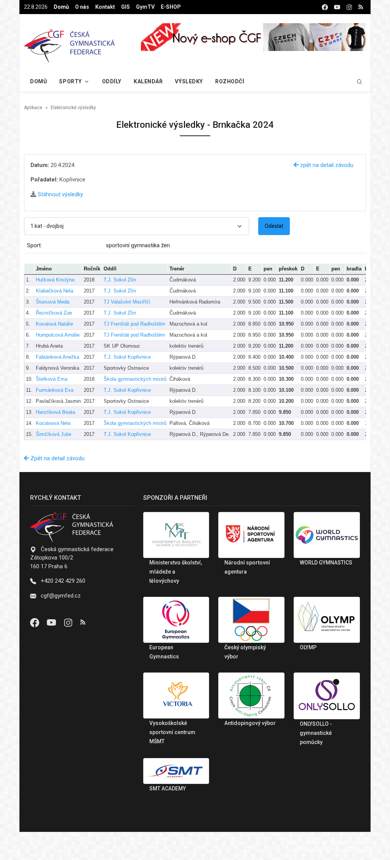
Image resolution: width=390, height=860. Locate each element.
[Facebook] (35, 622)
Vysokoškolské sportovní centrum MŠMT (172, 732)
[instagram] (349, 7)
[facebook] (325, 7)
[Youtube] (52, 622)
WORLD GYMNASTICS (326, 563)
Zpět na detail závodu (57, 458)
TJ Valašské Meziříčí (127, 302)
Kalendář (148, 81)
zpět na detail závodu (326, 165)
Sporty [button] (70, 81)
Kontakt (105, 7)
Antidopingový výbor (250, 723)
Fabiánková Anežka (57, 357)
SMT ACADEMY (167, 788)
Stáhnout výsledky (59, 194)
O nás (82, 7)
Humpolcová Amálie (58, 335)
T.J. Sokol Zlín (120, 280)
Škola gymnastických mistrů (135, 379)
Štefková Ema (51, 379)
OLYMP (308, 647)
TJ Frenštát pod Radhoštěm (134, 324)
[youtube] (337, 7)
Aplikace (33, 107)
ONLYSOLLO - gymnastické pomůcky (316, 733)
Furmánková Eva (55, 390)
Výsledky (189, 81)
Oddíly (111, 81)
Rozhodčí (229, 81)
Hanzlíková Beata (55, 412)
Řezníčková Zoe (54, 313)
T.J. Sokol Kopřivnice (127, 357)
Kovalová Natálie (54, 324)
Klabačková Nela (54, 291)
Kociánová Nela (53, 423)
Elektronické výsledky (73, 107)
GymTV (145, 7)
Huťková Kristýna (55, 280)
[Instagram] (69, 622)
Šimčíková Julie (53, 434)
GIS (125, 7)
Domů (61, 7)
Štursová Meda (52, 302)
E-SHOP (171, 7)
